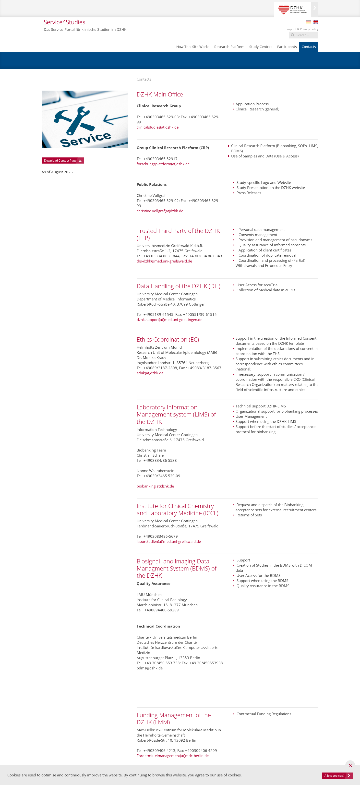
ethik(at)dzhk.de (150, 372)
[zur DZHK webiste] (296, 9)
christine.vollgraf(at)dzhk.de (160, 210)
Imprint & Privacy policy (302, 29)
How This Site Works (192, 46)
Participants (287, 46)
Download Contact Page (60, 160)
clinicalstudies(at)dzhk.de (158, 127)
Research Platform (229, 46)
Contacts (309, 46)
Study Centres (260, 46)
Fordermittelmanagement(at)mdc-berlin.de (173, 755)
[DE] (308, 22)
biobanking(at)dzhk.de (155, 486)
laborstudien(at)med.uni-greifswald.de (169, 541)
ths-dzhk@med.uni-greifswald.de (164, 261)
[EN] (315, 22)
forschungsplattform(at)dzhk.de (163, 163)
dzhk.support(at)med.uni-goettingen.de (169, 319)
